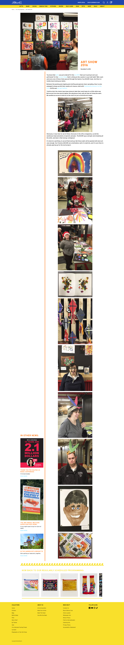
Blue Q (20, 641)
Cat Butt (14, 630)
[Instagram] (94, 608)
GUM (77, 6)
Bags (13, 613)
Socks (34, 6)
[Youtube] (92, 608)
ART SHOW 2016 (29, 9)
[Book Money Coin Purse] (30, 585)
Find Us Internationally (69, 620)
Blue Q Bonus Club (68, 610)
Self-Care (69, 6)
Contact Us (66, 608)
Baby (28, 6)
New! (89, 6)
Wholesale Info (67, 615)
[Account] (107, 2)
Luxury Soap (62, 77)
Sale (95, 6)
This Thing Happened (20, 9)
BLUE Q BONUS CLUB (94, 2)
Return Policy (66, 618)
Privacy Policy (66, 625)
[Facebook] (89, 608)
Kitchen (53, 6)
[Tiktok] (97, 608)
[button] (110, 2)
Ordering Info (66, 622)
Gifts (21, 6)
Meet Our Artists (41, 610)
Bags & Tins (43, 6)
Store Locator (66, 613)
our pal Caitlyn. (62, 88)
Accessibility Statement (69, 627)
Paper (61, 6)
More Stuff (14, 620)
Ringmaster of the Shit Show (19, 632)
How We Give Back (42, 615)
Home (13, 9)
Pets (83, 6)
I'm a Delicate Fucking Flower (19, 627)
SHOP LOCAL (81, 2)
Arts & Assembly (41, 608)
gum (57, 75)
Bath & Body (15, 615)
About (102, 6)
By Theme (14, 622)
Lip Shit (77, 75)
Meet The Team (41, 613)
